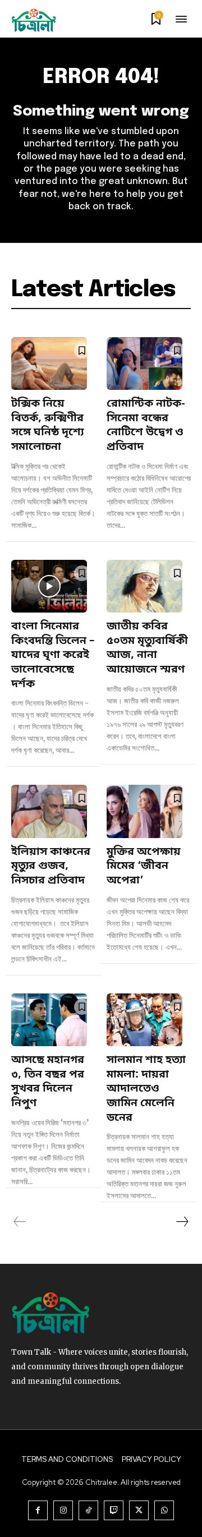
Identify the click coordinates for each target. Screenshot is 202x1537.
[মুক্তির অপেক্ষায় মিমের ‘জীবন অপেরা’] (144, 811)
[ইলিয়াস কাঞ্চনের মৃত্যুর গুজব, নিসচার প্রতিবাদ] (49, 811)
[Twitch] (113, 1510)
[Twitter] (139, 1510)
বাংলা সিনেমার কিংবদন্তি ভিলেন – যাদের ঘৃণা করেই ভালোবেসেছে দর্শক (53, 656)
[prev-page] (20, 1221)
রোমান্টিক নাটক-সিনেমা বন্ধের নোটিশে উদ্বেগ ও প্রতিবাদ (146, 425)
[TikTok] (88, 1510)
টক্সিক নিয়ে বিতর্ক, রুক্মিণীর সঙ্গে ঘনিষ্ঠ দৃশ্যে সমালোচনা (47, 425)
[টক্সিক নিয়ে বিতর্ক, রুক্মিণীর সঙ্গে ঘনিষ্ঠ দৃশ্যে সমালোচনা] (49, 363)
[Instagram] (63, 1510)
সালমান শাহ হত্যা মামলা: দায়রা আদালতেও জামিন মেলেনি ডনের (146, 1089)
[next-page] (182, 1221)
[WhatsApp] (164, 1510)
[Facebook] (38, 1510)
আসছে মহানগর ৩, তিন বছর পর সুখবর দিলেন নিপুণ (47, 1082)
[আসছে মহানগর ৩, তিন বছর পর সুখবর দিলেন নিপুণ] (49, 1020)
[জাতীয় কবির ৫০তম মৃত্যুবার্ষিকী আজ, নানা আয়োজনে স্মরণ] (144, 586)
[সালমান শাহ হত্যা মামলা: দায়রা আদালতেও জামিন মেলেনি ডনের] (144, 1020)
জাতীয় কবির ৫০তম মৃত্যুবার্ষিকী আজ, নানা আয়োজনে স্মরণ (147, 648)
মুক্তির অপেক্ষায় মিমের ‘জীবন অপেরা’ (144, 866)
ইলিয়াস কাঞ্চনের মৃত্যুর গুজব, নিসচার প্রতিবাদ (50, 866)
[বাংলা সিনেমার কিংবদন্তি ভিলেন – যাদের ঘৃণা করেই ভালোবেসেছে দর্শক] (49, 586)
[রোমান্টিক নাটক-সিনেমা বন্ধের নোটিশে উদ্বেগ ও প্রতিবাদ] (144, 363)
